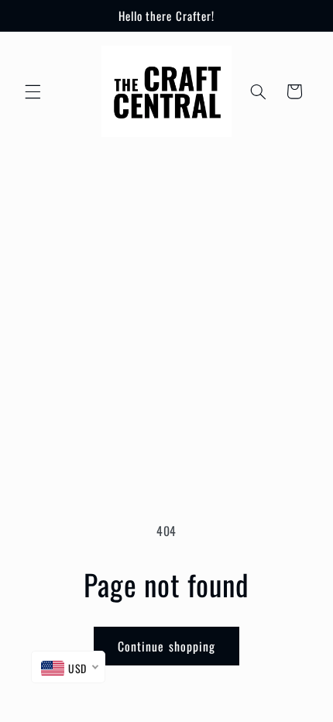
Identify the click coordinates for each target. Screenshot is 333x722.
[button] (32, 91)
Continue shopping (166, 646)
